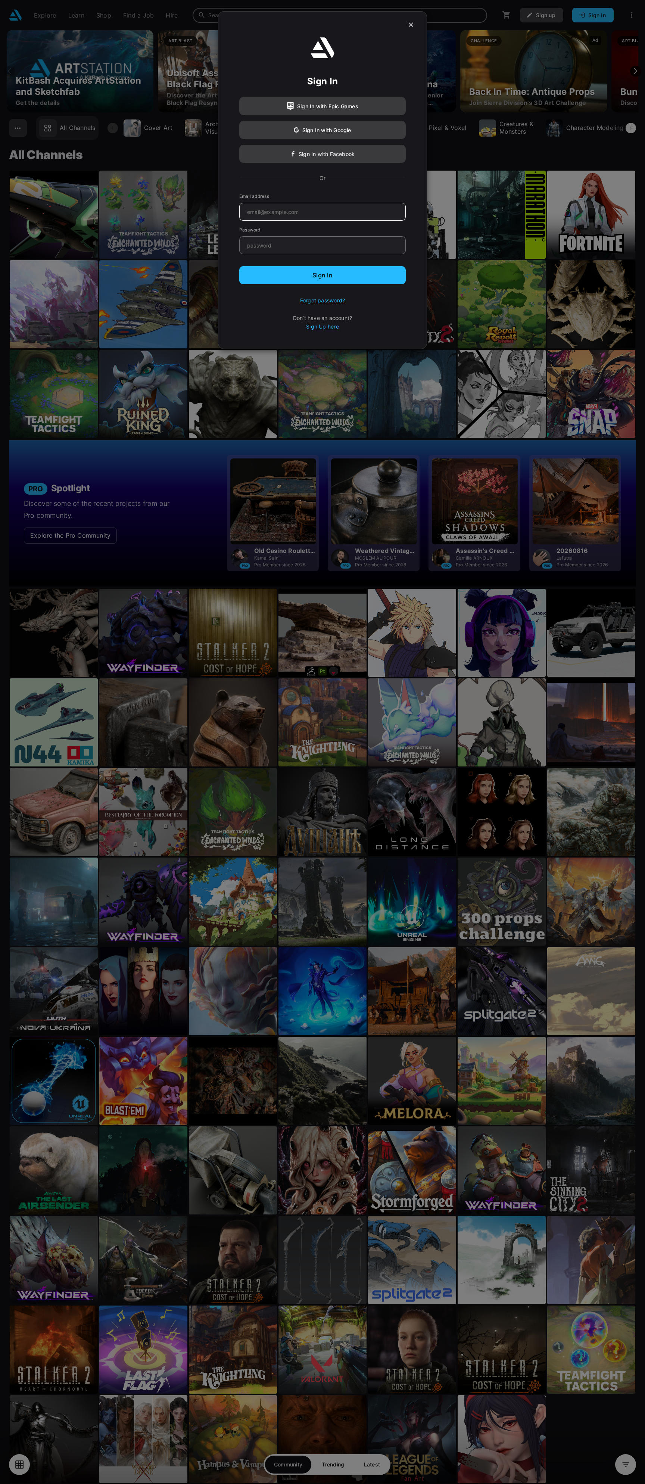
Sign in (322, 275)
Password (250, 230)
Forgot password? (322, 300)
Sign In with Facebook (327, 154)
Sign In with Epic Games (327, 106)
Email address (254, 196)
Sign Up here (322, 326)
